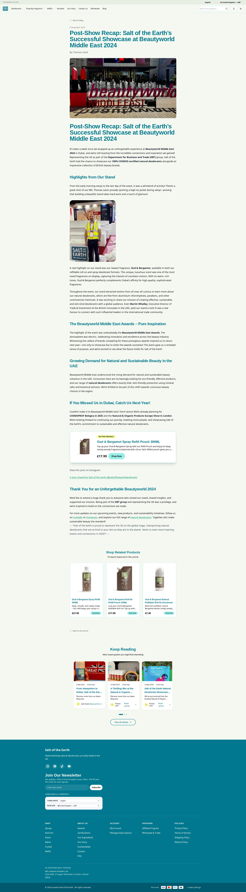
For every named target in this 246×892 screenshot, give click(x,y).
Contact (81, 851)
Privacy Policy (181, 828)
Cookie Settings (194, 887)
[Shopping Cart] (240, 8)
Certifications (84, 832)
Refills (49, 8)
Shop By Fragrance (34, 8)
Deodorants (16, 8)
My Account (115, 828)
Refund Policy (181, 842)
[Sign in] (233, 8)
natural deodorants (140, 517)
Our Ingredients (85, 837)
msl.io (47, 877)
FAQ (79, 856)
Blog (104, 8)
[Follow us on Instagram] (47, 766)
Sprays (48, 828)
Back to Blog (78, 20)
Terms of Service (183, 832)
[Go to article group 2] (124, 714)
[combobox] (213, 8)
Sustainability (84, 846)
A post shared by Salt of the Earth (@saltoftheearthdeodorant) (103, 477)
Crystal (48, 846)
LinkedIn (78, 517)
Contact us (83, 8)
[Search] (226, 8)
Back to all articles (80, 631)
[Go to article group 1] (121, 714)
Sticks (48, 837)
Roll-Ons (49, 832)
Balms (48, 842)
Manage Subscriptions (121, 832)
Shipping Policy (182, 837)
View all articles (121, 722)
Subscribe (96, 787)
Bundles (60, 8)
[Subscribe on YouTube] (69, 766)
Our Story (71, 8)
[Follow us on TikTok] (62, 766)
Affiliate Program (150, 828)
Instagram (91, 517)
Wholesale (95, 8)
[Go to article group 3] (126, 714)
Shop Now (116, 456)
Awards (81, 828)
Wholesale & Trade (151, 832)
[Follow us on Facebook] (54, 766)
